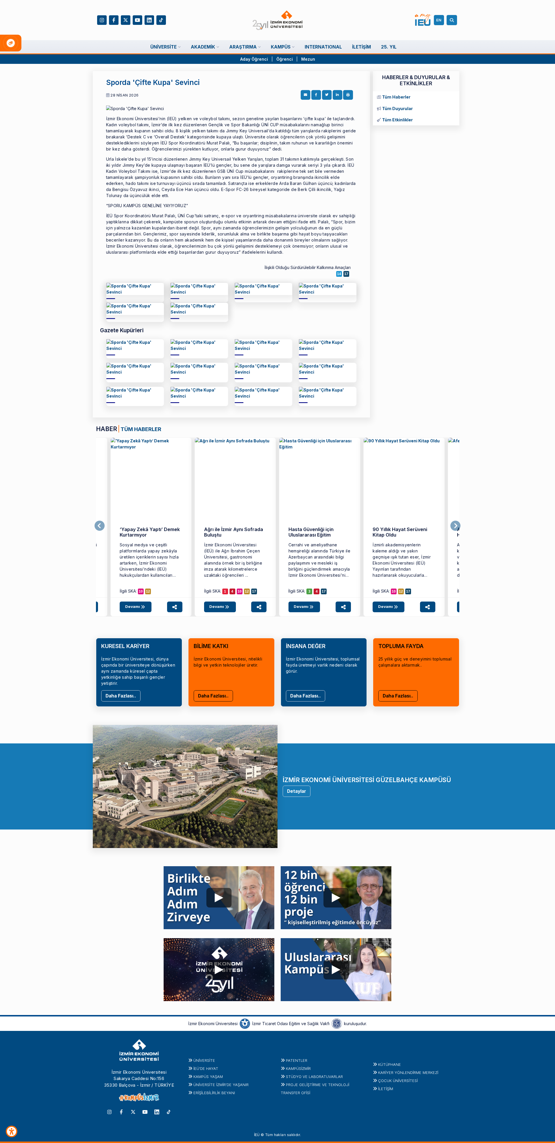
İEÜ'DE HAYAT (205, 1068)
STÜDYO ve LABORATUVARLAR (314, 1076)
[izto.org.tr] (245, 1023)
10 (141, 591)
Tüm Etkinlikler (397, 119)
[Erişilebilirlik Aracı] (11, 1131)
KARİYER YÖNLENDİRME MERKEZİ (408, 1072)
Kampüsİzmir (298, 1068)
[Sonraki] (455, 525)
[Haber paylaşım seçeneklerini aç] (174, 607)
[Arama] (452, 20)
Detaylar (296, 791)
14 (339, 274)
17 (346, 274)
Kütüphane (389, 1064)
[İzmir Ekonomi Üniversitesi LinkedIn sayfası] (149, 19)
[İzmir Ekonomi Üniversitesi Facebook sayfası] (114, 19)
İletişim (385, 1088)
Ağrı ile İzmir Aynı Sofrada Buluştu (233, 532)
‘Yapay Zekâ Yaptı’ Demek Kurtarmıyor (150, 532)
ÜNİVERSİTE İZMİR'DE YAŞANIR (221, 1084)
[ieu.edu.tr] (277, 20)
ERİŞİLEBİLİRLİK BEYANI (214, 1092)
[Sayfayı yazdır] (348, 95)
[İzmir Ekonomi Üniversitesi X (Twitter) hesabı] (126, 19)
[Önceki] (99, 525)
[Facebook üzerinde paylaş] (316, 95)
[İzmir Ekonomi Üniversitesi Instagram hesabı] (102, 19)
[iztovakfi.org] (337, 1023)
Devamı (133, 606)
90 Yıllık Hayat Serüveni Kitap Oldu (400, 532)
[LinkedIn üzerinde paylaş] (337, 95)
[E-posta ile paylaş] (305, 95)
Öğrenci (285, 59)
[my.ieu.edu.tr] (423, 20)
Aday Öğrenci (254, 59)
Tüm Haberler (396, 96)
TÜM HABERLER (141, 429)
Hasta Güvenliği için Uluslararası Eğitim (311, 532)
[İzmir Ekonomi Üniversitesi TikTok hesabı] (161, 19)
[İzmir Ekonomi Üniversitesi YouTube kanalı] (137, 19)
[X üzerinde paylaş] (327, 95)
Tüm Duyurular (397, 108)
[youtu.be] (219, 896)
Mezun (308, 59)
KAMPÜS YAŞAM (208, 1076)
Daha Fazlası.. (121, 696)
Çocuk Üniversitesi (398, 1080)
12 (148, 591)
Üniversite (204, 1060)
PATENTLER (296, 1060)
